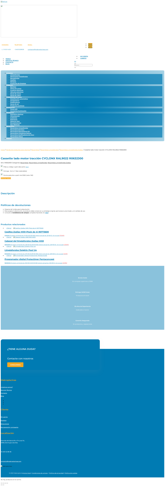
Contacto (9, 62)
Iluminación (10, 107)
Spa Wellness (15, 124)
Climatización (15, 116)
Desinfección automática (19, 99)
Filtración (9, 85)
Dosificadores (15, 102)
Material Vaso (15, 121)
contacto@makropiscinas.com (38, 49)
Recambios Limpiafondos (19, 128)
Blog (8, 64)
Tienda (8, 59)
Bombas (13, 87)
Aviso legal (27, 473)
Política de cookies (71, 473)
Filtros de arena (15, 88)
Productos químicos (17, 106)
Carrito (83, 58)
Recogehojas (14, 78)
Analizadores (14, 100)
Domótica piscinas (16, 114)
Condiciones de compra (40, 473)
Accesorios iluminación (18, 111)
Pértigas (13, 82)
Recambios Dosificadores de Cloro (22, 135)
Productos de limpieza (18, 83)
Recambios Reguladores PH (20, 131)
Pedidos (3, 420)
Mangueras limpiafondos (19, 76)
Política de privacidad (56, 473)
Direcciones (5, 424)
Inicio (3, 150)
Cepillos (13, 80)
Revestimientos (15, 123)
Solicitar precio (6, 178)
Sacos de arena (15, 94)
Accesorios (10, 112)
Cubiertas (13, 118)
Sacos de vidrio (15, 95)
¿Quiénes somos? (7, 387)
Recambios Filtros (16, 136)
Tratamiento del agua (14, 97)
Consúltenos (15, 365)
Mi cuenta (84, 56)
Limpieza (9, 73)
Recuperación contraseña (9, 427)
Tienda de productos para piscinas (18, 150)
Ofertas (9, 138)
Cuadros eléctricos (16, 90)
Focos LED (13, 109)
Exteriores (13, 119)
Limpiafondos (15, 75)
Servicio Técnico (12, 60)
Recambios (10, 126)
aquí (27, 167)
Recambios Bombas (17, 130)
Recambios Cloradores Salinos (20, 133)
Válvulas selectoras (16, 92)
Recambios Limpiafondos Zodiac (71, 150)
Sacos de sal (14, 104)
